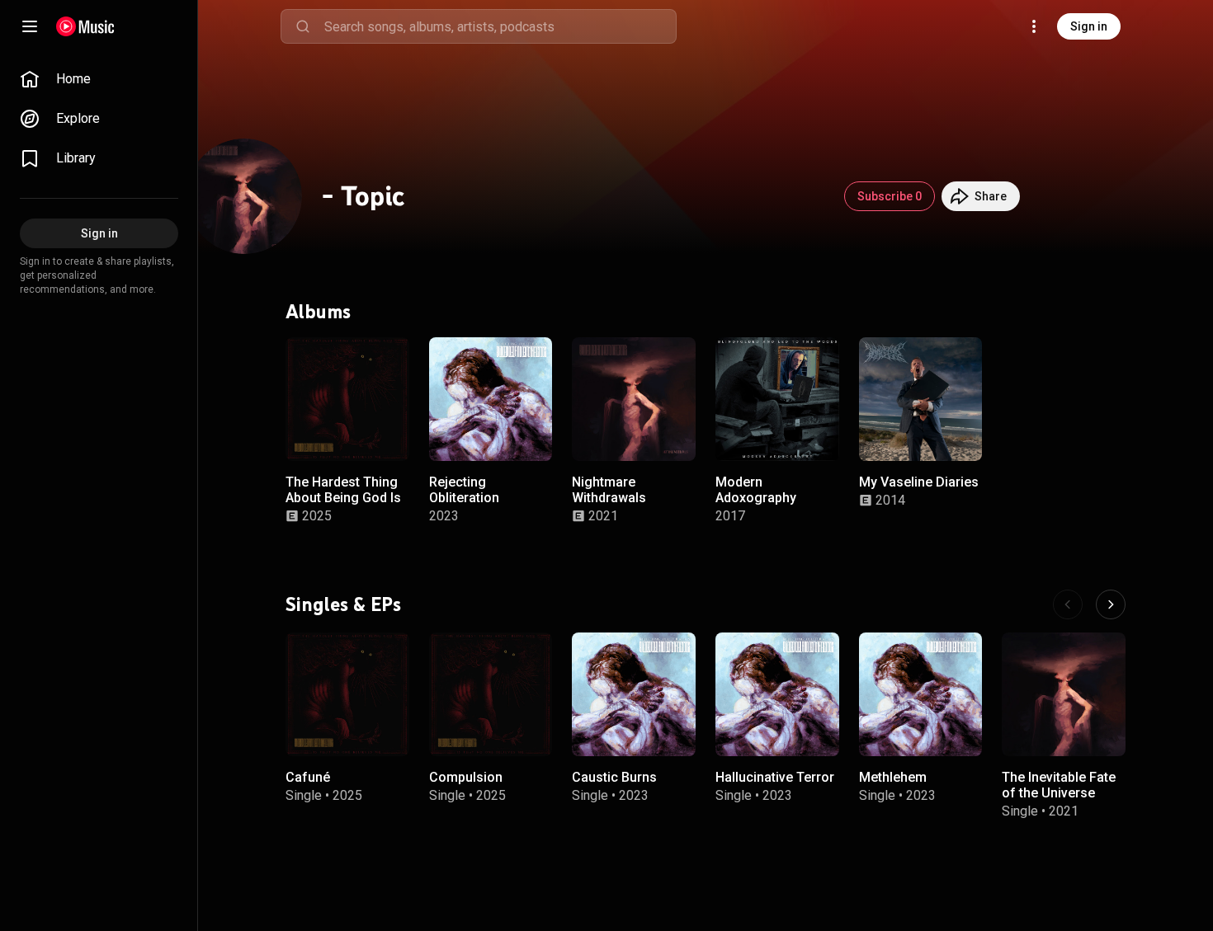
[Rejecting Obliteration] (491, 399)
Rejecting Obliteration (464, 489)
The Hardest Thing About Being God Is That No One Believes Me (343, 505)
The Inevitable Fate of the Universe (1059, 785)
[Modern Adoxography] (777, 399)
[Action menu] (391, 359)
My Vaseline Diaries (919, 481)
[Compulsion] (491, 694)
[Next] (1110, 604)
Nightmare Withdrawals (609, 489)
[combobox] (500, 26)
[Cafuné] (347, 694)
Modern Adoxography (755, 489)
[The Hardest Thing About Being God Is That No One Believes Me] (347, 399)
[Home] (85, 26)
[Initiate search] (303, 26)
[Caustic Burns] (634, 694)
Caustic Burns (614, 777)
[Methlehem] (921, 694)
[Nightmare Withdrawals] (634, 399)
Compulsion (466, 777)
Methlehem (893, 777)
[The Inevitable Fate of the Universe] (1064, 694)
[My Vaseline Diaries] (921, 399)
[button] (382, 433)
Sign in (1088, 26)
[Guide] (30, 26)
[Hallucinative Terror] (777, 694)
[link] (99, 79)
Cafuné (308, 777)
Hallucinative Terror (774, 777)
